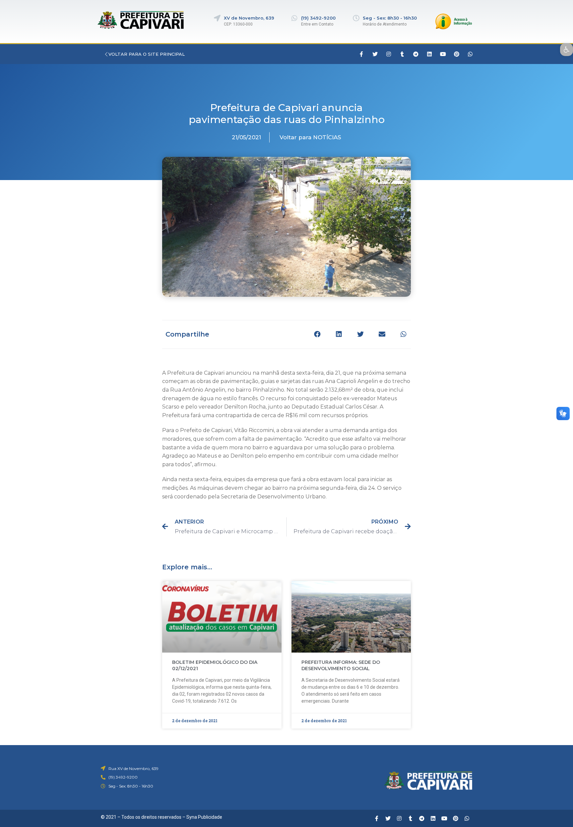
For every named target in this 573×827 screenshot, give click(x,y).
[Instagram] (388, 54)
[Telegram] (416, 54)
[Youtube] (443, 54)
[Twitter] (375, 54)
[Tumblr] (402, 54)
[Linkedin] (429, 54)
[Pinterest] (456, 54)
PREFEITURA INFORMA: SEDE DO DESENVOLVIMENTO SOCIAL (340, 665)
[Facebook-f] (361, 54)
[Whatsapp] (470, 54)
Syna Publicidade (204, 817)
